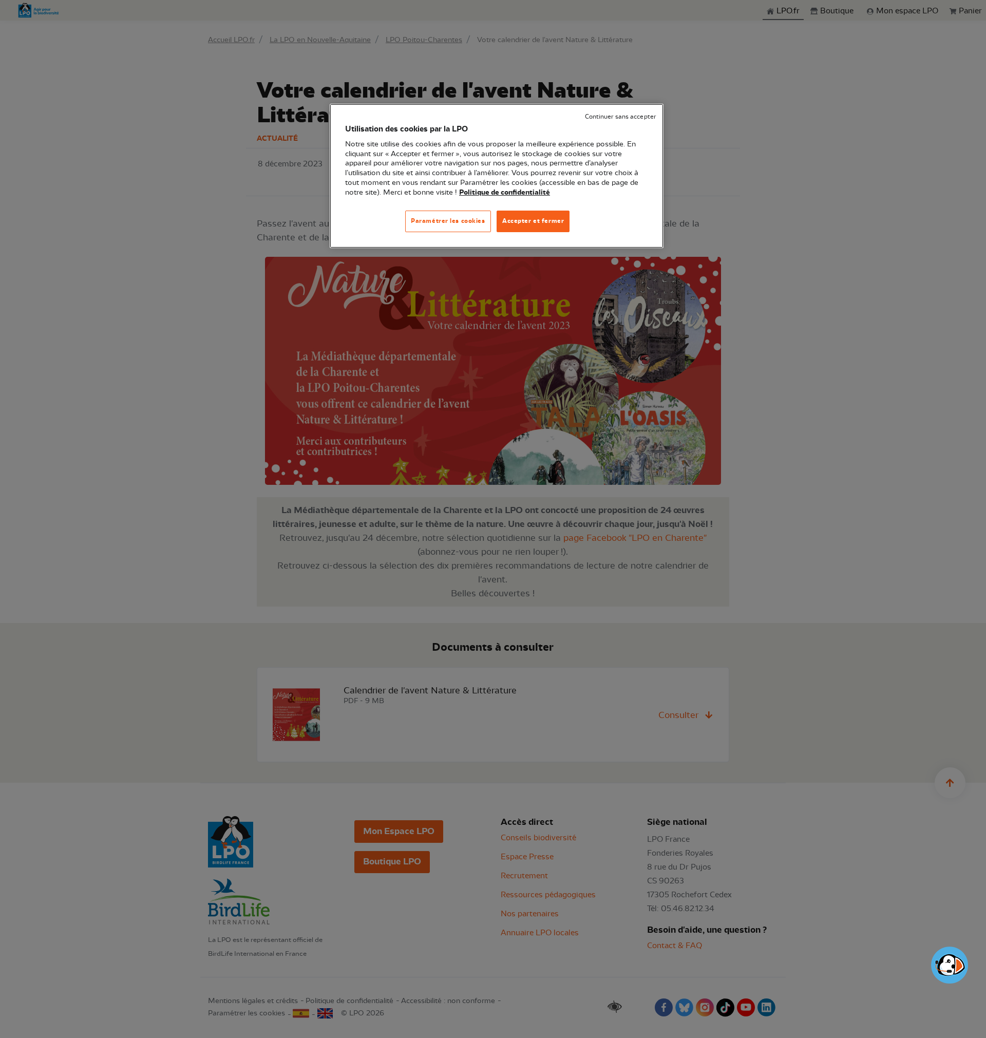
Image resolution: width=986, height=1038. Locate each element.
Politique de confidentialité (504, 192)
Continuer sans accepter (620, 117)
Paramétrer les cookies (448, 220)
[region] (496, 176)
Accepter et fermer (533, 220)
